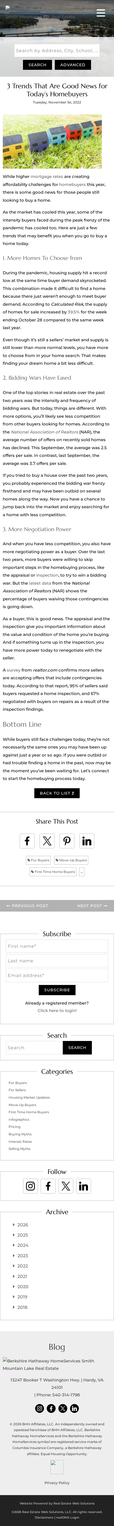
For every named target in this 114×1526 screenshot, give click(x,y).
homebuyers (72, 184)
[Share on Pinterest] (66, 840)
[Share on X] (47, 840)
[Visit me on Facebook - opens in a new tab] (48, 1186)
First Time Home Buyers (54, 872)
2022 (22, 1266)
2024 (22, 1245)
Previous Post (29, 905)
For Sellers (17, 1090)
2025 (22, 1235)
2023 (22, 1255)
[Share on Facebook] (27, 840)
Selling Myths (19, 1149)
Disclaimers (44, 1517)
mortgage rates (47, 176)
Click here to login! (57, 1010)
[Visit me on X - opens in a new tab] (65, 1186)
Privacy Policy (57, 1482)
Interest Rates (20, 1141)
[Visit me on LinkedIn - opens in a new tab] (83, 1186)
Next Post (90, 905)
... (82, 872)
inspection (47, 575)
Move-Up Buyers (72, 860)
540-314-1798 (66, 1394)
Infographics (19, 1119)
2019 (22, 1296)
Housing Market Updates (29, 1097)
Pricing (14, 1127)
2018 (22, 1307)
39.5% (74, 312)
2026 (22, 1224)
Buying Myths (20, 1134)
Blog (57, 1347)
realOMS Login (67, 1517)
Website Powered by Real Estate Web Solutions (57, 1503)
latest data (40, 583)
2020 (22, 1286)
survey (13, 670)
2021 (22, 1276)
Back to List (56, 793)
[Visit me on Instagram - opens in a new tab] (30, 1186)
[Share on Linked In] (86, 840)
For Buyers (39, 860)
